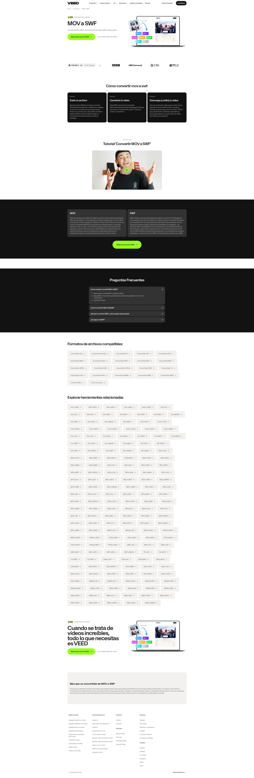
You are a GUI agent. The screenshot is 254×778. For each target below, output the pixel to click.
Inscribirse (181, 3)
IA (114, 3)
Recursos (122, 3)
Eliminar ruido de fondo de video (102, 741)
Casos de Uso (105, 3)
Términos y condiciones (147, 727)
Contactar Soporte (146, 734)
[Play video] (127, 170)
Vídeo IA (95, 727)
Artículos (119, 737)
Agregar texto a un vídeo (76, 727)
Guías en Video (121, 744)
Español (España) (178, 772)
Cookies (142, 731)
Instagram (143, 759)
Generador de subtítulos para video (76, 735)
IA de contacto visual (99, 734)
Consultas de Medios (146, 738)
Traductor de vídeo (75, 751)
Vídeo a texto (73, 747)
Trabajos (142, 720)
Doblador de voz (97, 752)
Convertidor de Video (75, 743)
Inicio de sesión (167, 3)
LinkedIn (142, 751)
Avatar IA (95, 720)
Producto (92, 3)
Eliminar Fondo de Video (100, 749)
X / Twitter (143, 755)
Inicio (69, 9)
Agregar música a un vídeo (77, 720)
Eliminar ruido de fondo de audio (102, 738)
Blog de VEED (120, 734)
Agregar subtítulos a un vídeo (78, 724)
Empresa (119, 724)
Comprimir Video (74, 740)
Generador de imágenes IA (101, 724)
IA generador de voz (98, 731)
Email (141, 766)
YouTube (142, 748)
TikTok (142, 762)
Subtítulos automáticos (76, 731)
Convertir (76, 9)
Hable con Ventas (136, 3)
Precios (147, 3)
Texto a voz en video (98, 745)
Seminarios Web (121, 741)
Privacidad (143, 724)
